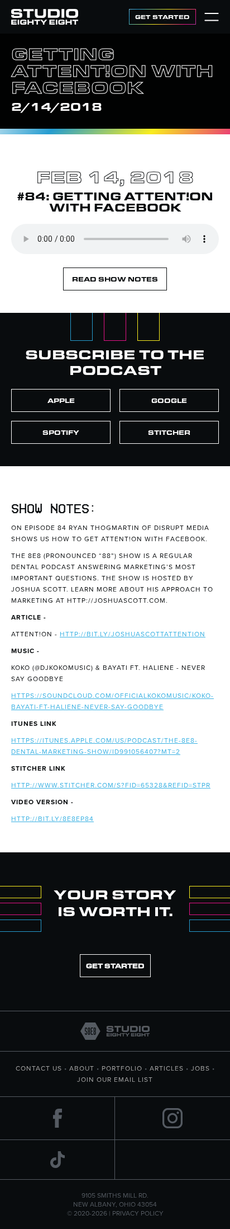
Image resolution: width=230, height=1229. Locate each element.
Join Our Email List (115, 1079)
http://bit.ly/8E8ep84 (52, 818)
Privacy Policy (138, 1213)
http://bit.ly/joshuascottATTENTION (132, 634)
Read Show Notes (115, 279)
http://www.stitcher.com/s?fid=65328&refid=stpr (110, 785)
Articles (167, 1068)
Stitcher (169, 432)
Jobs (200, 1068)
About (81, 1068)
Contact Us (39, 1068)
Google (169, 400)
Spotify (60, 432)
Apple (61, 400)
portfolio (122, 1068)
